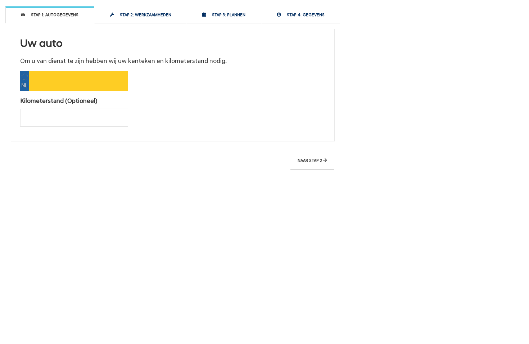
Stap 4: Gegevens (305, 15)
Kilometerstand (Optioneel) (58, 101)
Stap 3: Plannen (227, 15)
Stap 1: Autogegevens (53, 15)
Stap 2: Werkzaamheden (144, 15)
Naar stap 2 (310, 161)
